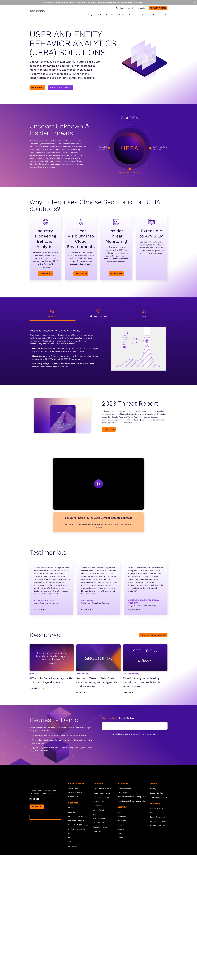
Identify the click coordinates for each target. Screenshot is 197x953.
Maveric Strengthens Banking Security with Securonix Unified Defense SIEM (142, 682)
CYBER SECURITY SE (44, 600)
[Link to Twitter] (34, 799)
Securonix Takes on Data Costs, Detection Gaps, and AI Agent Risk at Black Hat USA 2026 (97, 682)
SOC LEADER (87, 600)
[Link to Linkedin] (30, 799)
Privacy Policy (151, 734)
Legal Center (34, 793)
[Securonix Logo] (37, 11)
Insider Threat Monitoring (116, 236)
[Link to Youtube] (37, 799)
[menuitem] (121, 7)
